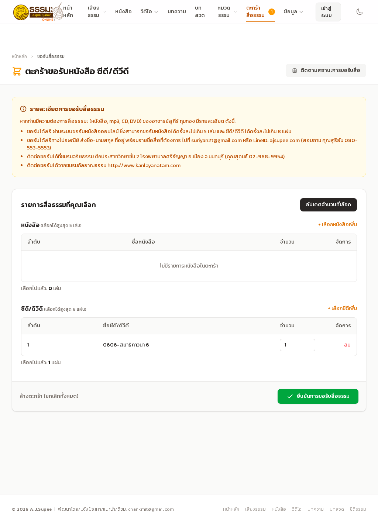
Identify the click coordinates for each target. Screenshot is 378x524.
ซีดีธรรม (358, 509)
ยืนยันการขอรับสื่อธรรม (323, 396)
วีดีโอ (146, 11)
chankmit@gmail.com (151, 509)
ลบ (347, 345)
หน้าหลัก (19, 56)
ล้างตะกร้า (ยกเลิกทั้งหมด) (49, 396)
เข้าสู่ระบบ (326, 12)
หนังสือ (123, 11)
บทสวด (337, 509)
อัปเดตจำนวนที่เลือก (328, 204)
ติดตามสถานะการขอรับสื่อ (330, 70)
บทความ (177, 11)
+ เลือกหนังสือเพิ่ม (337, 224)
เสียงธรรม (255, 509)
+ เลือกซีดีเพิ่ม (342, 308)
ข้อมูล (290, 11)
